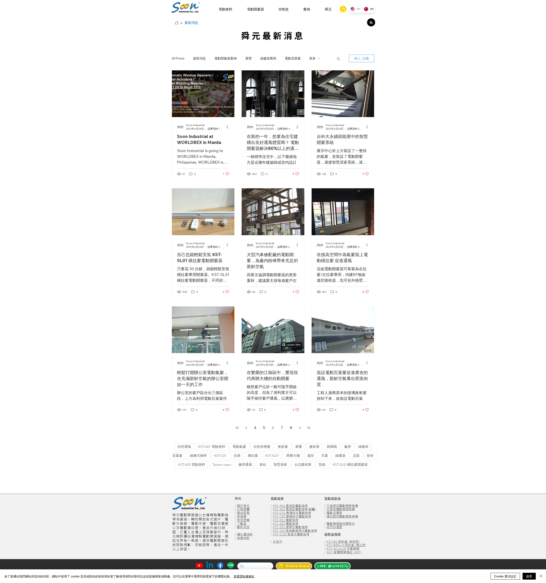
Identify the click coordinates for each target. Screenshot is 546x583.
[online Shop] (343, 9)
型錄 (322, 465)
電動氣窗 (239, 447)
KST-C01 (220, 456)
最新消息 (199, 58)
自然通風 (184, 447)
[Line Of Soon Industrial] (231, 565)
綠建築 (340, 456)
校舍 (370, 456)
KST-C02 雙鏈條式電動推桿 (292, 516)
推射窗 (283, 447)
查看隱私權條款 (244, 576)
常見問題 (243, 520)
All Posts (178, 58)
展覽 (248, 58)
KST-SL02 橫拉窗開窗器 (350, 465)
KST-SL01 (272, 456)
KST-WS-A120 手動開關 (343, 548)
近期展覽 (243, 509)
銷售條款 (243, 538)
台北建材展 (302, 465)
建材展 (314, 447)
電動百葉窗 (293, 58)
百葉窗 (177, 456)
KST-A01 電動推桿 (211, 447)
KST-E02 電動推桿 (285, 523)
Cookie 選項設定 (505, 576)
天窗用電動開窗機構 (341, 509)
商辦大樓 (293, 456)
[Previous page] (246, 428)
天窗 (324, 456)
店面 (356, 456)
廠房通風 (245, 465)
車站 (262, 465)
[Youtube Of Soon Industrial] (199, 565)
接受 (529, 576)
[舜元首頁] (176, 23)
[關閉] (540, 576)
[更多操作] (228, 126)
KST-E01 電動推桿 (285, 520)
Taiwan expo (221, 465)
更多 (312, 58)
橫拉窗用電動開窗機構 (342, 516)
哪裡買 (241, 516)
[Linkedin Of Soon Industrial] (210, 565)
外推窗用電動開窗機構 (342, 505)
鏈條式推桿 (198, 456)
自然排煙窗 (261, 447)
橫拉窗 (253, 456)
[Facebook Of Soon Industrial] (220, 565)
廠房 (347, 447)
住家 (237, 456)
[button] (225, 9)
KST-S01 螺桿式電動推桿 (290, 527)
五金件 (277, 541)
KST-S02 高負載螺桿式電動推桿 (295, 530)
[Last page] (309, 428)
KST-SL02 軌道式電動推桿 (291, 534)
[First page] (237, 428)
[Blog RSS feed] (371, 22)
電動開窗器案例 (225, 58)
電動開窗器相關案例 (341, 523)
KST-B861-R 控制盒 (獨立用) (346, 545)
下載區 (241, 523)
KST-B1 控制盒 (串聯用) (343, 541)
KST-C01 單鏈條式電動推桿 (292, 512)
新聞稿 (332, 447)
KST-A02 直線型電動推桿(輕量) (294, 509)
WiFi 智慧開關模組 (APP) (344, 552)
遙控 (310, 456)
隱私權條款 (245, 534)
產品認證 (243, 512)
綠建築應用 (268, 58)
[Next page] (300, 428)
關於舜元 (243, 505)
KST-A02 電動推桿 (191, 465)
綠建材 (363, 447)
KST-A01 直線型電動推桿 (290, 505)
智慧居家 (280, 465)
